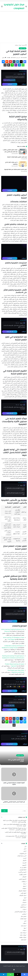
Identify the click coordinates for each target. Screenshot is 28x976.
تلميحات (24, 902)
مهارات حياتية (23, 935)
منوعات (24, 930)
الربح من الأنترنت (22, 872)
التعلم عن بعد (23, 867)
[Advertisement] (14, 27)
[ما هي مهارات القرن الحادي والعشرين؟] (23, 164)
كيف (25, 921)
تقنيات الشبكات (22, 895)
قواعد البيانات (23, 918)
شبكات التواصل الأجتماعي (20, 911)
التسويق (24, 865)
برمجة (24, 883)
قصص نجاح (23, 916)
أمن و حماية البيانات (21, 855)
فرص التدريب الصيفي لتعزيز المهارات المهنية (17, 157)
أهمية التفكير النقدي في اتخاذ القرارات (16, 760)
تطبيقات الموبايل (22, 890)
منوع (25, 928)
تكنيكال (24, 900)
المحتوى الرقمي (22, 879)
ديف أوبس (23, 904)
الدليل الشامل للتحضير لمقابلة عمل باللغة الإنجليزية (15, 169)
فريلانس (24, 914)
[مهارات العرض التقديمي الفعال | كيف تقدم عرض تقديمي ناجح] (23, 151)
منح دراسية (23, 925)
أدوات (24, 851)
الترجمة (24, 862)
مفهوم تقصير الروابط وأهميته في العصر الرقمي (15, 832)
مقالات (24, 923)
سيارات (24, 909)
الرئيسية (24, 45)
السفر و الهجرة (22, 874)
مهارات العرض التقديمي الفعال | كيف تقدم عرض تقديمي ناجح (10, 151)
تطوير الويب (23, 893)
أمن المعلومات (22, 853)
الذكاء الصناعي (23, 869)
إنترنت (24, 858)
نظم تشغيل (23, 939)
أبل (25, 846)
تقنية (25, 897)
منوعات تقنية (23, 932)
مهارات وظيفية (18, 45)
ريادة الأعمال (23, 907)
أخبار (25, 848)
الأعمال (24, 860)
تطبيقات (24, 888)
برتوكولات (24, 881)
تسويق (24, 886)
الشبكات (24, 876)
